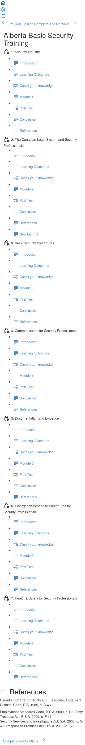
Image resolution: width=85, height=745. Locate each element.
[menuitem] (3, 10)
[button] (3, 4)
